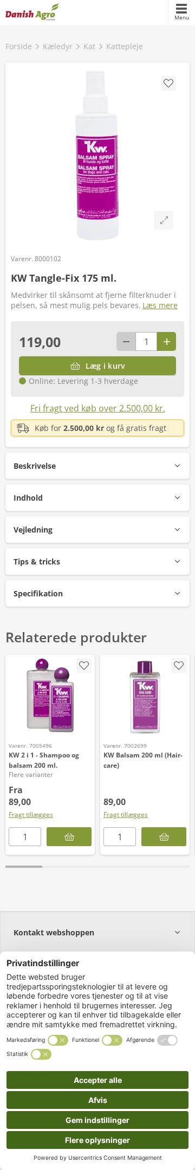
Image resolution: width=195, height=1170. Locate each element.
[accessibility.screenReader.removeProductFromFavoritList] (84, 665)
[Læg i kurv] (163, 836)
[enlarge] (163, 220)
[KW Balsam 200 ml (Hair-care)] (144, 696)
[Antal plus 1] (166, 341)
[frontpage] (32, 12)
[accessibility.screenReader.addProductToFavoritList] (178, 665)
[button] (97, 466)
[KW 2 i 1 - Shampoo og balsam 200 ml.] (50, 696)
